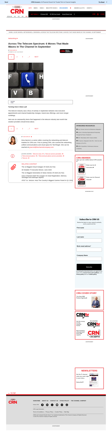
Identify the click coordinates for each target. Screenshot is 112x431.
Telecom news (37, 154)
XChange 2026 (44, 14)
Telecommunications (28, 156)
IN (11, 16)
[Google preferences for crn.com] (66, 51)
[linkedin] (47, 405)
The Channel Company (78, 400)
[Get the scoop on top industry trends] (93, 324)
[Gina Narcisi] (12, 144)
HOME (10, 32)
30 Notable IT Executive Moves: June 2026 (37, 170)
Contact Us (54, 400)
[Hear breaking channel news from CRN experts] (93, 334)
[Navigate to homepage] (17, 14)
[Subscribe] (93, 386)
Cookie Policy (58, 412)
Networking (12, 38)
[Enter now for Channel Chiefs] (82, 186)
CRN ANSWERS (63, 8)
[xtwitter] (52, 405)
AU (15, 16)
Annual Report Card (67, 14)
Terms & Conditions (38, 412)
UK (22, 16)
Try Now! (101, 2)
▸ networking (27, 32)
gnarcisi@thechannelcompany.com (41, 147)
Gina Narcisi (13, 50)
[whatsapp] (67, 405)
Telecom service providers (53, 154)
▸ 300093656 (36, 32)
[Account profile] (98, 14)
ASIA (8, 16)
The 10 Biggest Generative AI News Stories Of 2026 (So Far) (43, 173)
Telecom (25, 158)
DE (19, 16)
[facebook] (42, 405)
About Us (45, 400)
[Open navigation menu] (30, 8)
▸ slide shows (17, 32)
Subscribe (79, 382)
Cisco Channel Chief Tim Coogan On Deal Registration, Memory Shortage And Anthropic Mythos (44, 176)
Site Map (66, 412)
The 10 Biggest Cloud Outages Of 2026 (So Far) (38, 167)
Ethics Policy (64, 400)
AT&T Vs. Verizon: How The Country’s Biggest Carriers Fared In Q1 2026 (47, 180)
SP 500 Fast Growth (55, 14)
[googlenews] (62, 405)
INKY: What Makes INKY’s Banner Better (87, 137)
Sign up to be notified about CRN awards (89, 160)
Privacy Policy (49, 412)
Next (36, 57)
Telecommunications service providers (51, 156)
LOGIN (102, 14)
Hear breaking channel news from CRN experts (80, 333)
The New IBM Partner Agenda (81, 297)
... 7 (29, 57)
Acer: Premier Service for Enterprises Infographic (89, 129)
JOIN (93, 14)
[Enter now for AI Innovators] (82, 174)
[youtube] (57, 405)
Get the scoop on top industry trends (80, 323)
